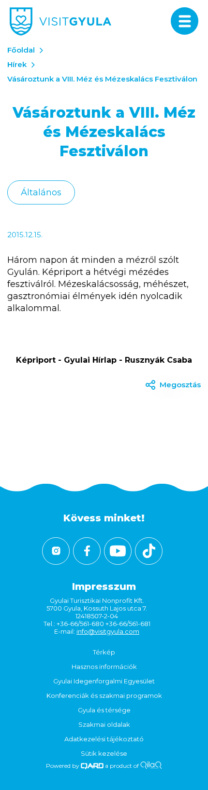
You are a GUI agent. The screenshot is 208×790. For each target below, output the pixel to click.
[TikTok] (149, 551)
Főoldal (21, 49)
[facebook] (87, 551)
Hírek (17, 64)
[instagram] (56, 551)
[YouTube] (118, 551)
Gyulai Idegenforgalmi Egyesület (104, 681)
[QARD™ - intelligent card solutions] (92, 765)
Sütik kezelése (104, 753)
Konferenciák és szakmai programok (104, 695)
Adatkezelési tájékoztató (104, 739)
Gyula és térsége (104, 710)
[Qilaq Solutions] (151, 765)
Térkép (104, 652)
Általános (41, 192)
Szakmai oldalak (104, 724)
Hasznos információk (104, 666)
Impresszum (104, 586)
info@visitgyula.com (107, 631)
